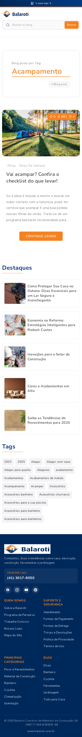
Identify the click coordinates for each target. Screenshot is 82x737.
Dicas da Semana (32, 165)
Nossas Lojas (13, 629)
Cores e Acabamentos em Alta (48, 388)
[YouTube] (26, 589)
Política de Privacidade (59, 639)
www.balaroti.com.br (41, 731)
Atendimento (52, 612)
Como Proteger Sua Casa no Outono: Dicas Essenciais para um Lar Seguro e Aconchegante (52, 293)
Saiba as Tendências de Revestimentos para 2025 (49, 420)
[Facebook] (7, 589)
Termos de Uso (54, 646)
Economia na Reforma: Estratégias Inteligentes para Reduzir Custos (51, 325)
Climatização (12, 697)
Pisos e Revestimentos (19, 669)
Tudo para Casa (54, 699)
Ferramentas (52, 686)
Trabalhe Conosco (16, 622)
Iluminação (11, 703)
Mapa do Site (13, 635)
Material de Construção (19, 676)
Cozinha (9, 690)
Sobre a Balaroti (15, 608)
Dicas (12, 165)
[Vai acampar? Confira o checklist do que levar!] (41, 133)
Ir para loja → (44, 3)
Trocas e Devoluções (58, 633)
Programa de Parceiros (19, 615)
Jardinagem (51, 692)
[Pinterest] (35, 589)
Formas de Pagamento (59, 619)
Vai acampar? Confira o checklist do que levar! (32, 177)
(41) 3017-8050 (20, 578)
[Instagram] (17, 589)
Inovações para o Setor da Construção (49, 356)
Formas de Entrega (56, 626)
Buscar (71, 24)
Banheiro (10, 683)
